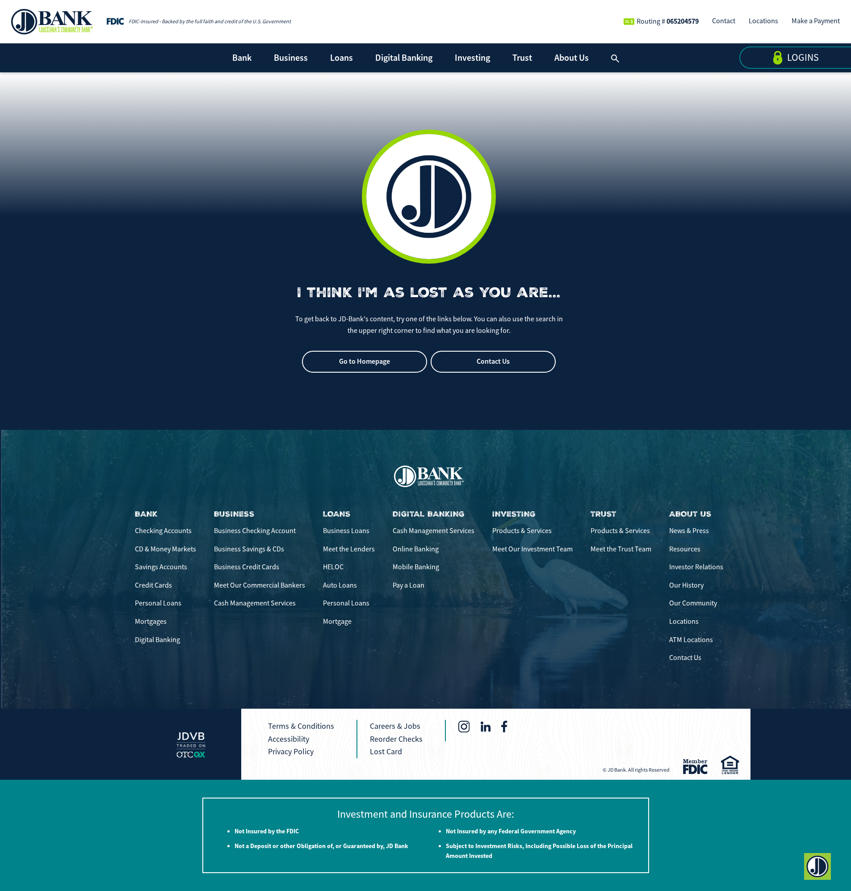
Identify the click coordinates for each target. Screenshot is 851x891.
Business (291, 57)
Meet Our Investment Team (532, 549)
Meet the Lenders (349, 549)
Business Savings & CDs (249, 549)
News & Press (689, 530)
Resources (684, 549)
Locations (763, 21)
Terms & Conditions (301, 726)
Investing (472, 57)
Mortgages (151, 621)
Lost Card (386, 752)
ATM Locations (691, 639)
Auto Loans (340, 585)
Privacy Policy (291, 752)
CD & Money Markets (165, 549)
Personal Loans (158, 603)
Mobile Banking (416, 567)
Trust (522, 57)
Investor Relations (696, 567)
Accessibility (288, 739)
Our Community (693, 603)
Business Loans (346, 530)
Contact (723, 21)
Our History (686, 585)
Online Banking (416, 549)
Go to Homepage (364, 361)
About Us (571, 57)
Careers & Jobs (395, 726)
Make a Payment (816, 21)
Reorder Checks (396, 739)
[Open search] (615, 57)
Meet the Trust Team (621, 549)
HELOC (333, 567)
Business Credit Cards (246, 567)
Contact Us (493, 361)
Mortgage (337, 621)
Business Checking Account (255, 530)
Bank (242, 57)
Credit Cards (153, 585)
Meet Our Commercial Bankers (259, 585)
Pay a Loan (408, 585)
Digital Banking (403, 57)
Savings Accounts (161, 567)
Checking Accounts (163, 530)
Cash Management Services (255, 603)
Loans (341, 57)
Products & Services (522, 530)
